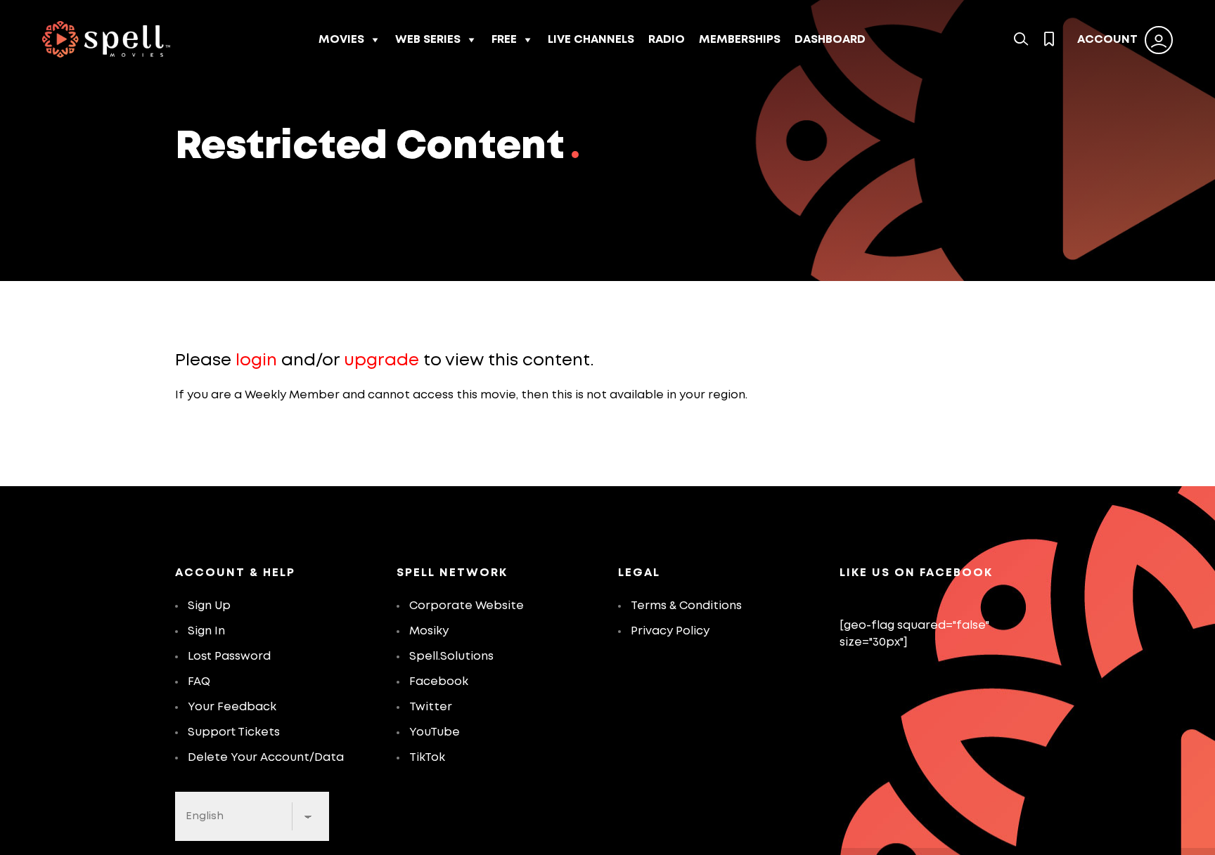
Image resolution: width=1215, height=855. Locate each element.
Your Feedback (232, 707)
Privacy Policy (670, 631)
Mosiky (429, 631)
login (256, 360)
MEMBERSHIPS (739, 39)
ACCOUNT (1107, 39)
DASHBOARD (830, 39)
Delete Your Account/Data (266, 757)
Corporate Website (466, 606)
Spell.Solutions (451, 656)
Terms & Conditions (686, 606)
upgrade (381, 360)
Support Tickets (234, 732)
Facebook (438, 682)
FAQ (199, 682)
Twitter (430, 707)
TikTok (427, 757)
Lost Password (229, 656)
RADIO (666, 39)
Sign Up (209, 606)
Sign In (206, 631)
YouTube (434, 732)
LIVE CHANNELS (591, 39)
